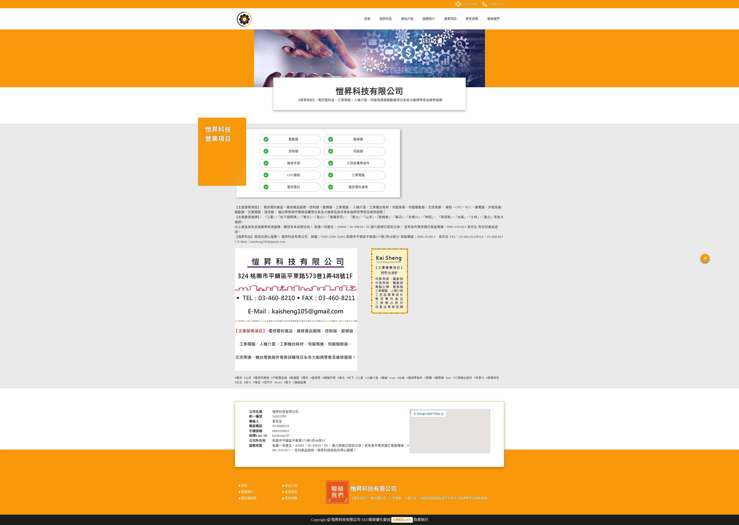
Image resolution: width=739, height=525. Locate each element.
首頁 (367, 18)
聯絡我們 (493, 18)
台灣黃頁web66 (402, 519)
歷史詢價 (472, 18)
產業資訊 (450, 18)
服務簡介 (429, 18)
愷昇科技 (386, 18)
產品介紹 (407, 18)
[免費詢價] (705, 258)
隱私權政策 (249, 498)
